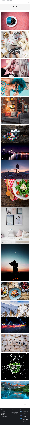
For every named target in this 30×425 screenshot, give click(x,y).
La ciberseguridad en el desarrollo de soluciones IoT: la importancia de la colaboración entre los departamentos (25, 412)
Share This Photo (2, 57)
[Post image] (21, 411)
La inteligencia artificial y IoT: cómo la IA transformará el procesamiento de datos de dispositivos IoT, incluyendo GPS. (25, 419)
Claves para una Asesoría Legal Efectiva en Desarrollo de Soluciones (25, 416)
